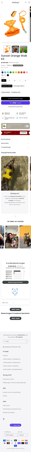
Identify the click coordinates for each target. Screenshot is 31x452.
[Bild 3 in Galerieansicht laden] (23, 49)
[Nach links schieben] (1, 49)
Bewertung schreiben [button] (15, 282)
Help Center (6, 405)
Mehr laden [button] (15, 309)
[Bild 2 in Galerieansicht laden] (15, 49)
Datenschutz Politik (8, 379)
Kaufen (5, 396)
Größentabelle (5, 92)
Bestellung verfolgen (9, 412)
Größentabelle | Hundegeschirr (11, 359)
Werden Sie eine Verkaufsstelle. (12, 392)
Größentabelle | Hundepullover (11, 362)
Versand (5, 355)
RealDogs (13, 448)
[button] (2, 2)
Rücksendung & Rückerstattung (12, 409)
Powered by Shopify (19, 448)
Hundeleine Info (15, 92)
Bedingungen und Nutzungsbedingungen (14, 382)
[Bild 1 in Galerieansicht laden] (7, 49)
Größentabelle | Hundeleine (11, 366)
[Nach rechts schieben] (29, 49)
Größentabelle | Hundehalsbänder (12, 369)
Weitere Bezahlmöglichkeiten (15, 106)
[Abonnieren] (26, 341)
